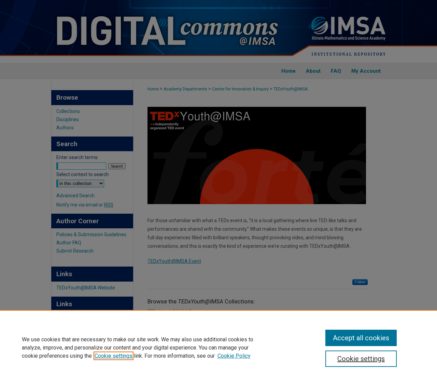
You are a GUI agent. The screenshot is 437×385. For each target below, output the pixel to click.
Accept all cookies (361, 338)
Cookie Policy (234, 356)
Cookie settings (113, 356)
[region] (218, 347)
